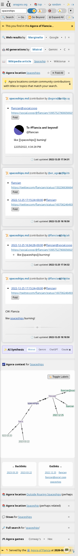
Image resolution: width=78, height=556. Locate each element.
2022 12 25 (50, 472)
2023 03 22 (26, 472)
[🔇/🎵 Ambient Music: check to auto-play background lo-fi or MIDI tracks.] (52, 10)
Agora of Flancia (41, 550)
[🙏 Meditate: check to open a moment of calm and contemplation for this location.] (62, 10)
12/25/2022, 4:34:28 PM (27, 147)
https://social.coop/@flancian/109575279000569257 (43, 112)
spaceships (17, 318)
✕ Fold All (57, 73)
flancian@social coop (55, 477)
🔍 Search (8, 17)
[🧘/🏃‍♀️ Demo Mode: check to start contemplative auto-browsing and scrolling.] (42, 10)
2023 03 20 (12, 472)
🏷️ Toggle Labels (58, 377)
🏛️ (28, 550)
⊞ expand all (56, 17)
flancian (16, 183)
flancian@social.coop (24, 108)
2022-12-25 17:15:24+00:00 (27, 200)
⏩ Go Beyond (36, 17)
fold (15, 117)
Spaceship (40, 61)
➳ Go (21, 17)
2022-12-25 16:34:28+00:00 (27, 245)
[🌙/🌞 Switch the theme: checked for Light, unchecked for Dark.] (32, 10)
